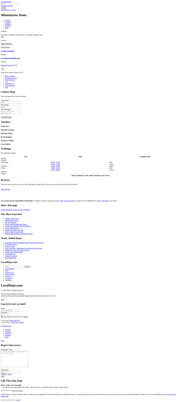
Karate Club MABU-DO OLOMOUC (18, 226)
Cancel (9, 374)
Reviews (8, 26)
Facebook (9, 210)
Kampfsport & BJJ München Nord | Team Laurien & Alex (24, 243)
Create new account (17, 322)
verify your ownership (67, 201)
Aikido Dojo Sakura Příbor (14, 252)
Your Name (4, 105)
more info (105, 201)
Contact (7, 20)
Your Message (5, 109)
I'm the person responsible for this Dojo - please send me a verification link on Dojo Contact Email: (35, 387)
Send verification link (8, 400)
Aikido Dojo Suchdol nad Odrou (16, 224)
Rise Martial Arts (10, 258)
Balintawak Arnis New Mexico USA (17, 250)
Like (6, 87)
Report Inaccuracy (11, 78)
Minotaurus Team (6, 349)
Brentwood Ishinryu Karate (14, 230)
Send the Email (6, 117)
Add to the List (10, 85)
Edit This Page (10, 80)
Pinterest (27, 210)
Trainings (8, 24)
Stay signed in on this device (13, 317)
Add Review (9, 83)
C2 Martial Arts (10, 254)
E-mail (3, 210)
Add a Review (5, 189)
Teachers (8, 22)
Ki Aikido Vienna (11, 244)
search (4, 8)
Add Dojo (6, 10)
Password (4, 312)
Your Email (4, 100)
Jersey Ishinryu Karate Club (14, 232)
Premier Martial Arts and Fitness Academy (19, 234)
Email (3, 308)
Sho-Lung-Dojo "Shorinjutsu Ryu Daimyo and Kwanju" (24, 248)
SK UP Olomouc (10, 222)
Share (7, 28)
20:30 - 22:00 (55, 164)
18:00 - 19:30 (55, 162)
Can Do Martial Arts (12, 228)
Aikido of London (11, 256)
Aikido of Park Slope (12, 219)
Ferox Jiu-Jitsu (10, 246)
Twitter (15, 210)
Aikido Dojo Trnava (11, 220)
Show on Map (9, 76)
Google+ (21, 210)
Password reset (15, 320)
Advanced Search (7, 6)
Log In (13, 10)
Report (4, 374)
